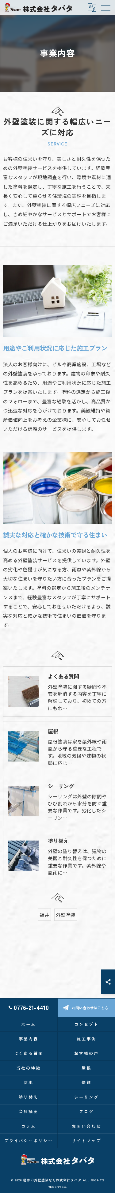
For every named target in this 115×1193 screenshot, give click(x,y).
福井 (44, 914)
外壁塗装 (65, 914)
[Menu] (105, 7)
